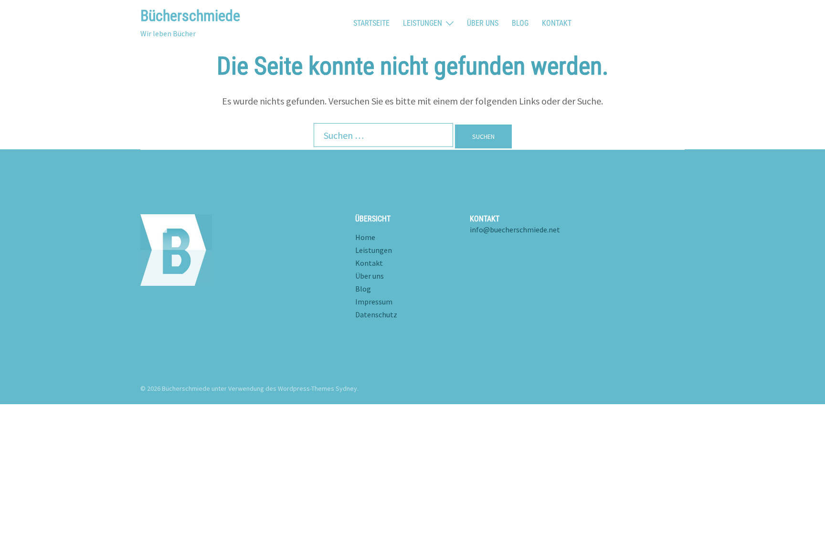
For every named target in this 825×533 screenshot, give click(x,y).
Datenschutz (376, 314)
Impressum (373, 301)
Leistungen (422, 23)
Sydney (346, 388)
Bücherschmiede (190, 16)
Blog (520, 23)
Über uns (482, 23)
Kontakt (556, 23)
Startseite (371, 23)
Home (365, 237)
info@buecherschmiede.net (515, 229)
